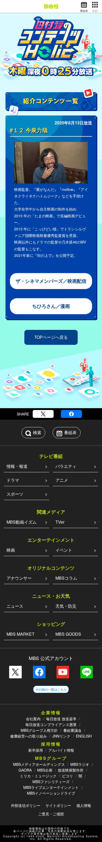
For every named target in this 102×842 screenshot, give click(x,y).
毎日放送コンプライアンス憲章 (51, 724)
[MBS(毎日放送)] (51, 6)
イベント (63, 550)
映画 (11, 550)
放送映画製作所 (70, 770)
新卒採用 (35, 750)
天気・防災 (65, 606)
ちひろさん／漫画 (51, 306)
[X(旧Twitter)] (43, 414)
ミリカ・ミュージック (38, 775)
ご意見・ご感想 (51, 813)
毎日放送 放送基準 (61, 718)
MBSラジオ (79, 764)
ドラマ (13, 480)
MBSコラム (66, 578)
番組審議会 (72, 730)
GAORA (25, 770)
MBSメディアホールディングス (39, 764)
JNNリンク (61, 736)
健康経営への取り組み (28, 736)
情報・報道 (17, 466)
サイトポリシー (58, 805)
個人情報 (83, 805)
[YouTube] (62, 672)
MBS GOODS (68, 634)
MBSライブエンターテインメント (51, 787)
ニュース (15, 606)
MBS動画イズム (22, 522)
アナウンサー (19, 578)
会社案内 (33, 718)
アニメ (61, 480)
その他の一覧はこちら (51, 689)
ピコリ (67, 775)
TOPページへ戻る (51, 337)
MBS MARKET (21, 634)
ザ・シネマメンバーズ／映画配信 (51, 281)
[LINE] (86, 672)
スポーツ (15, 494)
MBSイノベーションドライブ (51, 793)
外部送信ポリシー (25, 805)
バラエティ (65, 466)
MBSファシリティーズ (51, 781)
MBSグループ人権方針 (39, 730)
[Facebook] (71, 414)
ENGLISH (84, 736)
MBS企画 (44, 770)
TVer (59, 522)
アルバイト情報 (61, 750)
